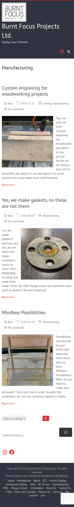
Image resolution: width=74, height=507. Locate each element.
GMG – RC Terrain (40, 484)
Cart (42, 495)
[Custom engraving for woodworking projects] (27, 118)
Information (36, 488)
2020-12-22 (28, 103)
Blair (10, 103)
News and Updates (25, 491)
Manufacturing (61, 103)
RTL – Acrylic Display (54, 480)
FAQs (9, 491)
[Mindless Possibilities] (27, 336)
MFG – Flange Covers (15, 488)
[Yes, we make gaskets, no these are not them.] (46, 230)
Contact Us (65, 488)
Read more (8, 184)
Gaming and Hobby (16, 484)
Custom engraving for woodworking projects (25, 91)
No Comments (16, 109)
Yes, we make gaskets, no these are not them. (34, 203)
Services (58, 491)
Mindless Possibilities (24, 312)
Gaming (47, 103)
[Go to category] (46, 418)
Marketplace (24, 480)
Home (11, 480)
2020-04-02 (28, 215)
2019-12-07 (28, 322)
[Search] (65, 432)
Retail (37, 480)
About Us (51, 488)
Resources (44, 491)
